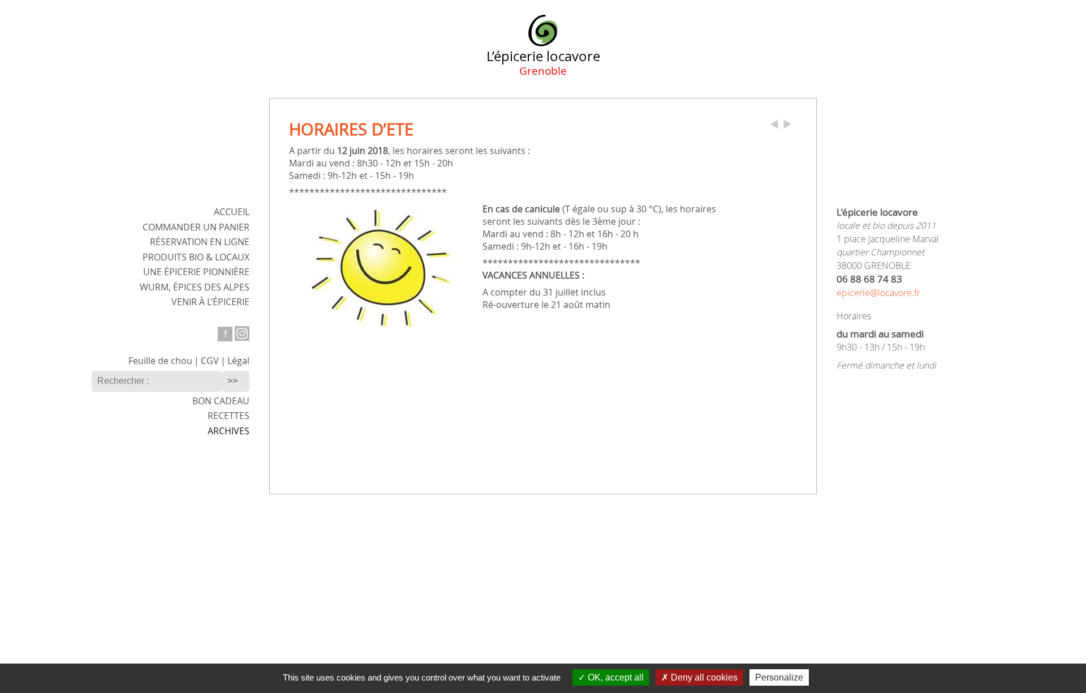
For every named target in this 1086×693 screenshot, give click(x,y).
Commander (196, 227)
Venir (210, 302)
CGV (210, 361)
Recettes (228, 416)
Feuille (160, 361)
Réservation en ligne (199, 242)
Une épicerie (196, 272)
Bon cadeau (220, 401)
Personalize (779, 677)
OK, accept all (614, 677)
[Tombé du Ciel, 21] (774, 126)
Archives (228, 431)
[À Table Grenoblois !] (787, 126)
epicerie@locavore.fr (878, 293)
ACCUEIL (231, 212)
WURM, (194, 287)
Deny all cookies (703, 677)
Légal (238, 361)
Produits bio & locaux (196, 257)
